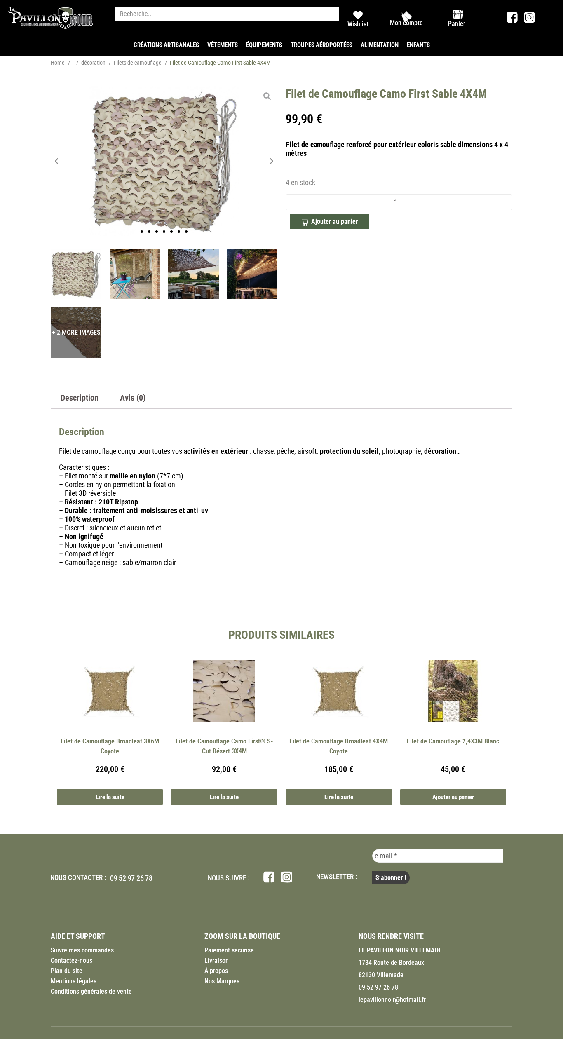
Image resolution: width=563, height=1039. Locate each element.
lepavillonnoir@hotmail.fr (392, 1000)
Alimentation (380, 45)
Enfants (418, 45)
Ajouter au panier (334, 221)
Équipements (264, 45)
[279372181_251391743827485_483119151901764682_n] (252, 274)
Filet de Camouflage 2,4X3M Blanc (453, 741)
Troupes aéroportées (321, 45)
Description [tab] (80, 398)
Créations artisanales (166, 45)
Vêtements (222, 45)
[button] (57, 161)
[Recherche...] (227, 14)
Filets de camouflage (138, 62)
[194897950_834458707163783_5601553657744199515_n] (135, 274)
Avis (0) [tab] (132, 398)
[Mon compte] (406, 16)
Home (58, 62)
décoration (93, 62)
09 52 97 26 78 (131, 878)
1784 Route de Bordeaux (391, 962)
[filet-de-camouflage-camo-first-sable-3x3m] (164, 161)
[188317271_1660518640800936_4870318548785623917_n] (193, 274)
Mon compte (406, 23)
